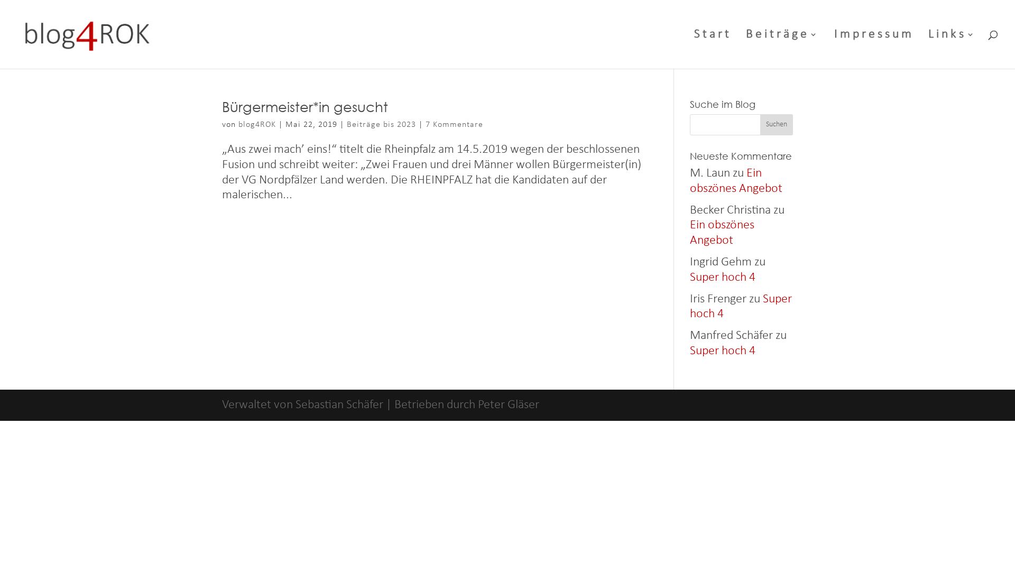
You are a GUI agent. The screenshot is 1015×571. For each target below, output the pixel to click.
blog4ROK (257, 125)
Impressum (874, 36)
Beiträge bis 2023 (381, 125)
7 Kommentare (454, 125)
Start (713, 36)
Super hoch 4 (722, 277)
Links (947, 36)
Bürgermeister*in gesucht (305, 106)
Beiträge (777, 36)
